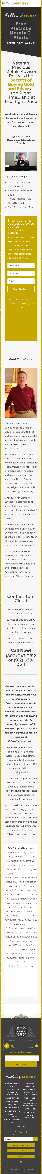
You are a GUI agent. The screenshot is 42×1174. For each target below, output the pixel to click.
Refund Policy (30, 1112)
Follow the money (21, 1077)
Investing (12, 1104)
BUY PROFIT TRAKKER (21, 1145)
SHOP (21, 1150)
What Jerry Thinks (12, 1111)
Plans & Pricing (29, 1089)
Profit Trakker (12, 1089)
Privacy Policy (30, 1109)
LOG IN (21, 1156)
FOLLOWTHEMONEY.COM (26, 1169)
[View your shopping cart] (21, 1162)
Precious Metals (12, 1108)
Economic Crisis (12, 1101)
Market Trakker (12, 1098)
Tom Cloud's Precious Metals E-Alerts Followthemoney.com (15, 3)
